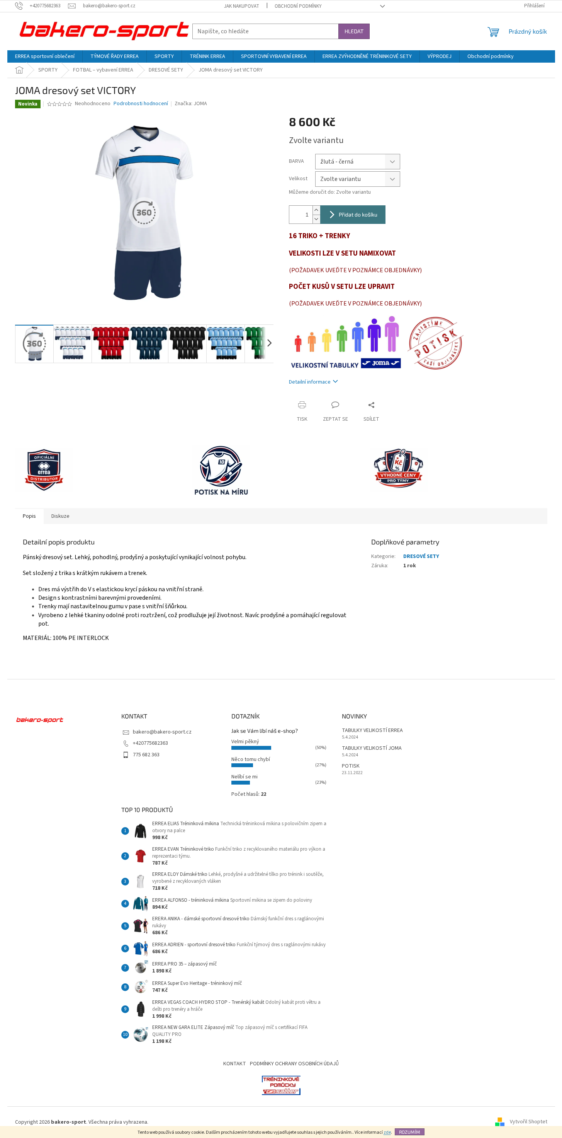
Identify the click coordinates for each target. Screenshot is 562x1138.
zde (387, 1132)
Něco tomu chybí (250, 759)
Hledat (354, 31)
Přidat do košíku (358, 214)
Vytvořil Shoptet (528, 1122)
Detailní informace (310, 382)
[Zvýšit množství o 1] (316, 210)
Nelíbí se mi (244, 777)
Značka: (191, 103)
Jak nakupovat (241, 6)
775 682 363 (146, 755)
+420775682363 (150, 743)
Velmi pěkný (245, 742)
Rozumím (409, 1132)
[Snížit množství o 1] (316, 219)
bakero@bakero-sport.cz (162, 732)
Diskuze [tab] (60, 516)
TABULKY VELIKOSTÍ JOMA (372, 748)
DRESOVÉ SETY (421, 556)
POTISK (351, 766)
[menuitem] (44, 56)
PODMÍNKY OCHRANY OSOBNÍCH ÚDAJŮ (294, 1064)
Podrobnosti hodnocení (141, 103)
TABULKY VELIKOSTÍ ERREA (372, 730)
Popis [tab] (29, 516)
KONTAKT (234, 1064)
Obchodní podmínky (298, 6)
